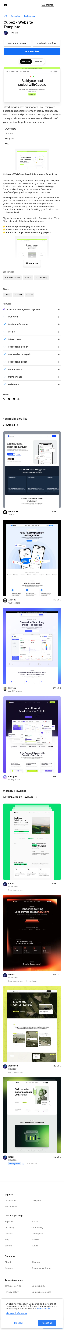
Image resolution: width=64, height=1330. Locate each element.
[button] (60, 5)
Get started (48, 5)
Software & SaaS (12, 277)
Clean (7, 294)
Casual (29, 294)
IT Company (41, 277)
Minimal (18, 294)
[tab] (32, 128)
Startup (28, 277)
